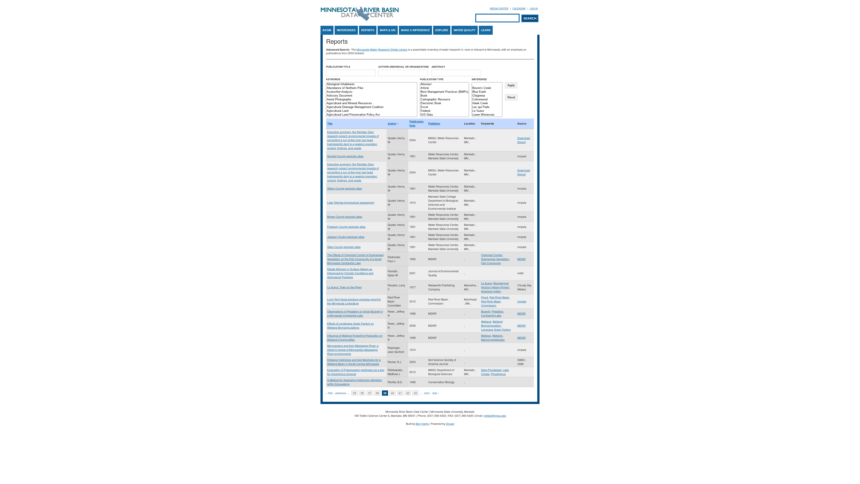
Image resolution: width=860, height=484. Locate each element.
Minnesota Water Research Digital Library (382, 49)
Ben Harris (422, 424)
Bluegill (485, 311)
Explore (441, 30)
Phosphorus (498, 374)
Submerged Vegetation (495, 259)
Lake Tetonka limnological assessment (350, 202)
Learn (485, 30)
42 (407, 393)
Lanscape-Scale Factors (496, 329)
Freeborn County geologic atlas (346, 227)
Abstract (438, 66)
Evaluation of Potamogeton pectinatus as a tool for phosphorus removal (355, 372)
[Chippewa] (487, 96)
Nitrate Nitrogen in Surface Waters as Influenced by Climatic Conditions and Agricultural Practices (350, 273)
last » (435, 393)
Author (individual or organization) (403, 66)
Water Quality (464, 30)
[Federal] (444, 111)
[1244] (487, 84)
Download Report (523, 140)
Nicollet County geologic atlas (345, 156)
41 (400, 393)
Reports (367, 30)
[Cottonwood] (487, 100)
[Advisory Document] (371, 96)
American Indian (491, 291)
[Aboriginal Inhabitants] (371, 84)
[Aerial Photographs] (371, 100)
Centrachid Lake (491, 315)
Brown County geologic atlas (344, 216)
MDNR (521, 259)
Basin (327, 30)
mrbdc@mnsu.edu (495, 415)
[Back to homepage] (359, 20)
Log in (534, 8)
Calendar (519, 8)
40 (392, 393)
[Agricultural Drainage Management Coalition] (371, 107)
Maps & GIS (388, 30)
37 (369, 393)
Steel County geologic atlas (344, 247)
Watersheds (346, 30)
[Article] (444, 88)
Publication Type (431, 79)
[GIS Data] (444, 115)
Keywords (333, 79)
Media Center (499, 8)
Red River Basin (499, 297)
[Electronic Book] (444, 103)
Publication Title (338, 66)
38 (377, 393)
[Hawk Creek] (487, 103)
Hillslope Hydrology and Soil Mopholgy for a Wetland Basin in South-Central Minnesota (354, 362)
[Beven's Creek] (487, 88)
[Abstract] (444, 84)
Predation (497, 311)
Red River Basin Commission (491, 303)
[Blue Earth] (487, 92)
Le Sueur (486, 283)
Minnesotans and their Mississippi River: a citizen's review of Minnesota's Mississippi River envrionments (352, 350)
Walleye (486, 335)
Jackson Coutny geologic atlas (345, 237)
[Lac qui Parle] (487, 107)
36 (362, 393)
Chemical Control (491, 255)
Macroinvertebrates (493, 339)
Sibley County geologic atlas (344, 188)
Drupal (450, 424)
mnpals (521, 301)
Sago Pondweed (491, 370)
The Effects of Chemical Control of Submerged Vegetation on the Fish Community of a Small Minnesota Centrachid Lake (355, 259)
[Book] (444, 96)
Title (330, 123)
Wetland (486, 321)
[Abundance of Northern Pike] (371, 88)
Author (392, 123)
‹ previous (340, 393)
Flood (484, 297)
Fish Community (491, 263)
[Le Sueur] (487, 111)
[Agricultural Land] (371, 111)
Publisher (434, 123)
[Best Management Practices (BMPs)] (444, 92)
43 (415, 393)
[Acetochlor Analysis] (371, 92)
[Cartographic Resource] (444, 100)
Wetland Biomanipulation (492, 323)
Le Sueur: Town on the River (344, 287)
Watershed (479, 79)
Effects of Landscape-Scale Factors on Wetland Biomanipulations (350, 325)
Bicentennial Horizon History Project (495, 285)
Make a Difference (415, 30)
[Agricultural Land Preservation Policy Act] (371, 115)
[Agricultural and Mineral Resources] (371, 103)
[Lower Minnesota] (487, 115)
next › (427, 393)
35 (354, 393)
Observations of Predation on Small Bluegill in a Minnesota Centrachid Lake (355, 313)
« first (329, 393)
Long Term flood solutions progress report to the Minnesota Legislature (354, 301)
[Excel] (444, 107)
